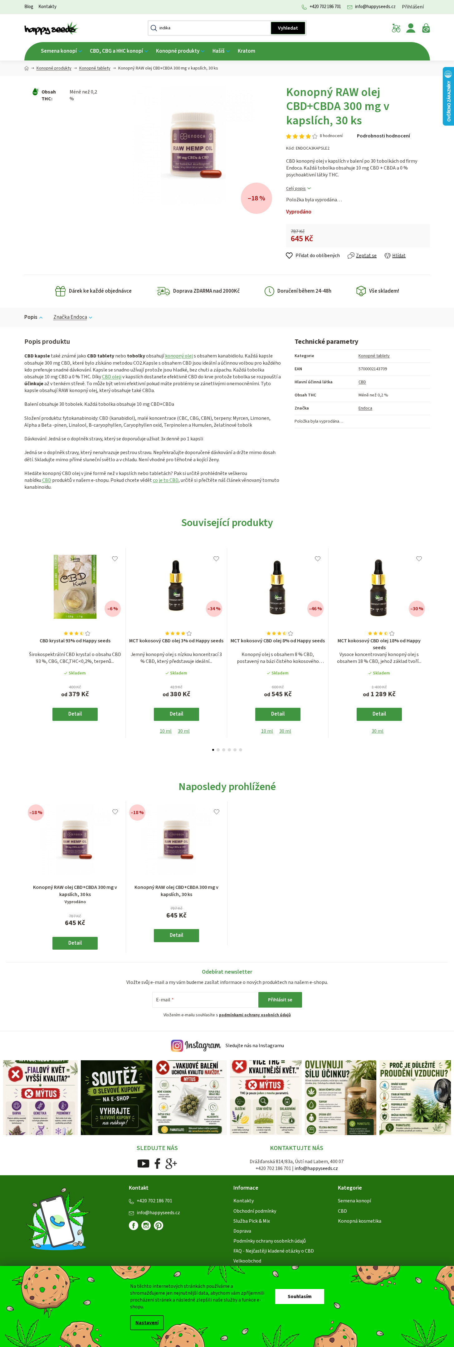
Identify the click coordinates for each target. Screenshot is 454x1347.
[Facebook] (157, 1163)
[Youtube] (143, 1163)
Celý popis (296, 189)
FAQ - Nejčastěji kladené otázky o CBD (273, 1251)
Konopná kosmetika (359, 1221)
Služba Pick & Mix (251, 1221)
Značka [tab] (70, 317)
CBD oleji (111, 376)
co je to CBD (165, 480)
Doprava (242, 1231)
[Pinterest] (161, 1228)
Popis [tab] (30, 317)
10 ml (166, 731)
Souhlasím (300, 1296)
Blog (28, 6)
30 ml (184, 731)
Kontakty (47, 6)
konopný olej (179, 355)
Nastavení (147, 1322)
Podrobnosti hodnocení (383, 135)
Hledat (288, 28)
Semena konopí (354, 1200)
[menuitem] (61, 51)
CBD (46, 480)
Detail (75, 714)
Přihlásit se (280, 999)
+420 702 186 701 (325, 6)
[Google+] (171, 1163)
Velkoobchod (247, 1261)
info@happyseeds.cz (375, 6)
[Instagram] (146, 1225)
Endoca (365, 408)
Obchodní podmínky (254, 1211)
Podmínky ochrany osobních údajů (269, 1241)
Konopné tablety (374, 356)
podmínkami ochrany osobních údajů (255, 1015)
